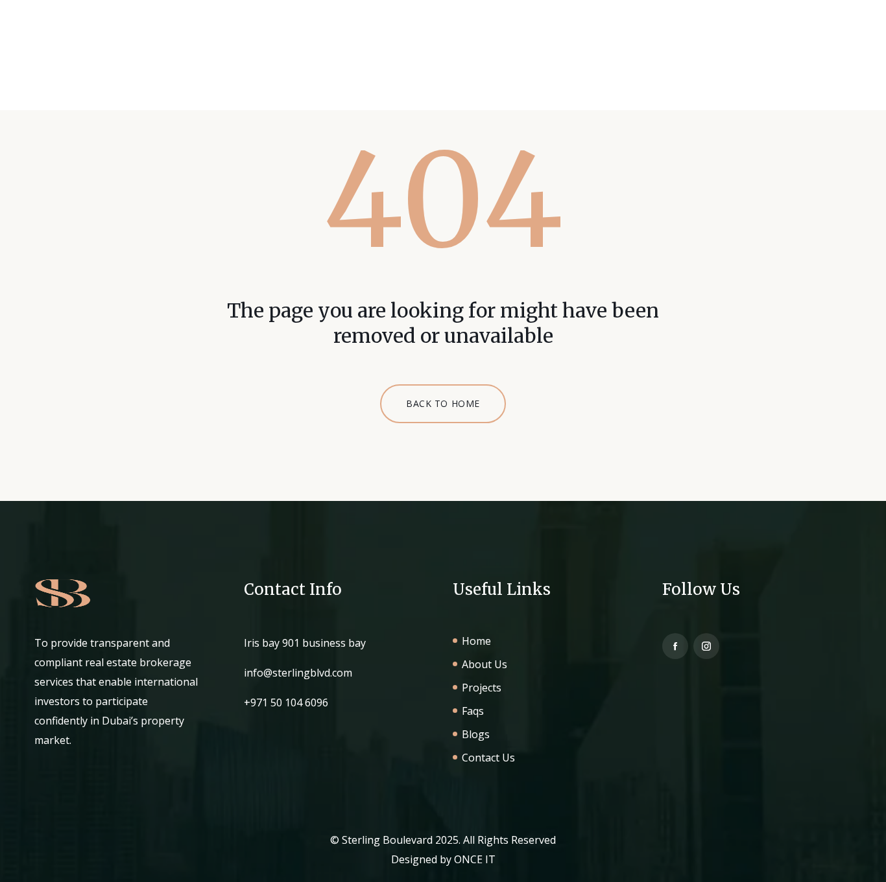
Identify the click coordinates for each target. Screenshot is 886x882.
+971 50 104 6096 (286, 702)
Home (301, 64)
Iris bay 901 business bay (305, 643)
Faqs (501, 64)
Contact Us (629, 64)
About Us (366, 64)
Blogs (556, 64)
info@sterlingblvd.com (298, 673)
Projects (439, 64)
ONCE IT (475, 859)
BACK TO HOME (443, 403)
